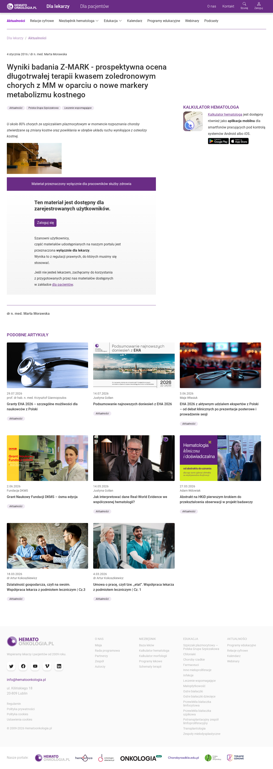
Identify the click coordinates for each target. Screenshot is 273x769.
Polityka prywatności (21, 709)
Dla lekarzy (58, 6)
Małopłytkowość (194, 686)
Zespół (99, 661)
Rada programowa (107, 650)
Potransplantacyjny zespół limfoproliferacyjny (201, 721)
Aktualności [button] (15, 107)
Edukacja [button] (111, 21)
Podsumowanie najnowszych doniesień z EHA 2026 (132, 404)
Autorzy (100, 666)
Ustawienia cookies (19, 719)
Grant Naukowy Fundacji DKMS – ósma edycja (42, 497)
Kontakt (228, 6)
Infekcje (188, 675)
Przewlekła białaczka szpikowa (197, 712)
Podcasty (211, 21)
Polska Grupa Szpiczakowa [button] (43, 107)
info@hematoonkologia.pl (26, 680)
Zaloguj (258, 8)
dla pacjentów (62, 285)
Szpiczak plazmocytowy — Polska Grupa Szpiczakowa (201, 647)
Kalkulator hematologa (225, 114)
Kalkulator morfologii (153, 656)
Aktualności (16, 21)
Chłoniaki (189, 654)
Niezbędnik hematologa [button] (76, 21)
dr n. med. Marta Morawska (28, 314)
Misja (98, 645)
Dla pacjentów (94, 6)
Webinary (192, 21)
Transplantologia (194, 728)
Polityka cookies (17, 714)
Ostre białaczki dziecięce (199, 696)
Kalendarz (134, 21)
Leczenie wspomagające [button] (77, 107)
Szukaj (244, 8)
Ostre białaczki (193, 691)
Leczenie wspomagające (199, 680)
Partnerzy (101, 656)
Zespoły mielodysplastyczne (201, 734)
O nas (211, 6)
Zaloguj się (45, 223)
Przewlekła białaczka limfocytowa (197, 703)
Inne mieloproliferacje (197, 670)
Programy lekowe (150, 661)
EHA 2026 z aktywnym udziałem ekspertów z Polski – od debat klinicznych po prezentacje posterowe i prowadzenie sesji (219, 409)
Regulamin (14, 703)
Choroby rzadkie (194, 659)
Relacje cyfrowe (42, 21)
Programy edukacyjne (163, 21)
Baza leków (146, 645)
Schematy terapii (150, 666)
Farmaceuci (191, 665)
